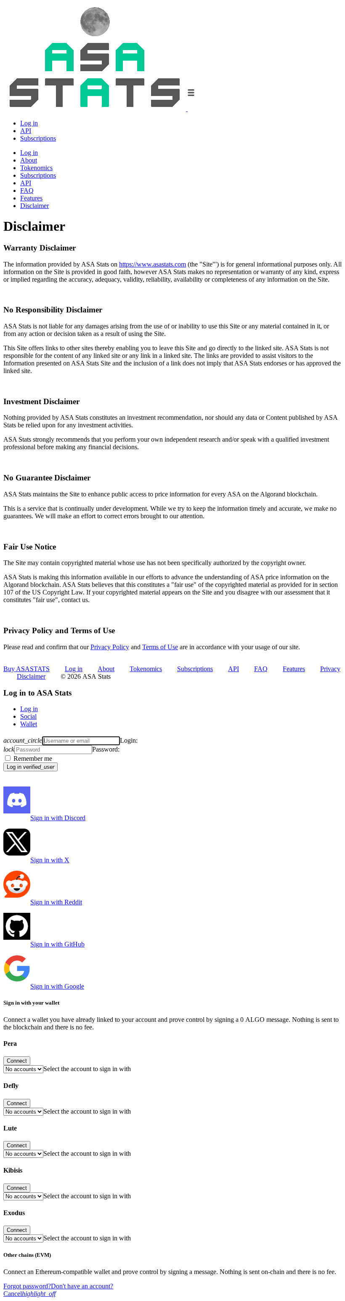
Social (28, 716)
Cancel (29, 1293)
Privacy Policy (109, 646)
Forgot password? (27, 1286)
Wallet (28, 724)
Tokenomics (36, 167)
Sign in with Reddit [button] (56, 902)
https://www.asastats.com (152, 264)
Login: (129, 740)
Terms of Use (160, 646)
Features (31, 198)
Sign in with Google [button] (57, 986)
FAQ (27, 190)
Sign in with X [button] (49, 860)
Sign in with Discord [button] (57, 817)
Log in (29, 123)
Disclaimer (34, 205)
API (25, 130)
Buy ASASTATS (26, 668)
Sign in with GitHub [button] (57, 944)
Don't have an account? (82, 1286)
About (28, 160)
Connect (17, 1061)
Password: (105, 749)
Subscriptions (38, 138)
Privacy (330, 668)
